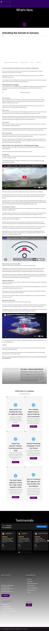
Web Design (29, 579)
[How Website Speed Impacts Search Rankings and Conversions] (33, 400)
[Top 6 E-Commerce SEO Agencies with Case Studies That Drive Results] (33, 470)
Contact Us (4, 613)
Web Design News (5, 604)
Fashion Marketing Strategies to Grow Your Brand (33, 446)
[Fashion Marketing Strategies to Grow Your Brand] (33, 434)
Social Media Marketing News (8, 608)
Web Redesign (30, 581)
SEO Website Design (31, 585)
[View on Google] (3, 534)
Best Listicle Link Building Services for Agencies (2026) (15, 411)
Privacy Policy (25, 629)
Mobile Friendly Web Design (32, 583)
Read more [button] (4, 542)
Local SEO (29, 592)
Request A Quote (5, 615)
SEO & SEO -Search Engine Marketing (9, 610)
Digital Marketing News (6, 606)
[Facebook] (27, 604)
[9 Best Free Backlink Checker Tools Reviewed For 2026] (15, 434)
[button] (24, 25)
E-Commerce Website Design (32, 587)
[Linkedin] (30, 604)
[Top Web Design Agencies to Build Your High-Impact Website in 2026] (15, 470)
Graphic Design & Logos (31, 590)
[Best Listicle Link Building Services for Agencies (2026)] (15, 400)
